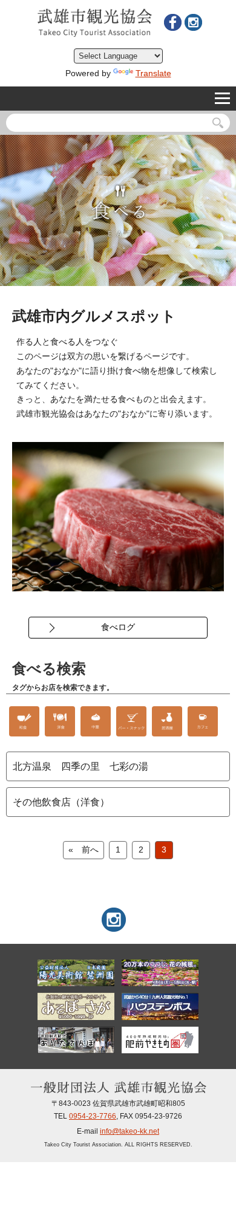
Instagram (193, 22)
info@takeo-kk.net (129, 1131)
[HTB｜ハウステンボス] (160, 1006)
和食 (24, 721)
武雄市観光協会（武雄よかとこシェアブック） (172, 22)
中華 (95, 721)
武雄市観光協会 (94, 22)
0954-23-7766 (92, 1116)
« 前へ (83, 849)
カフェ (203, 721)
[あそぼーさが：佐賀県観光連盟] (76, 1006)
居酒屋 (167, 721)
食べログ (118, 627)
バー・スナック (131, 721)
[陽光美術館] (76, 973)
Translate (153, 73)
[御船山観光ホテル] (160, 973)
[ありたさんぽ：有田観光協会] (76, 1040)
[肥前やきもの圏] (160, 1040)
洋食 (60, 721)
